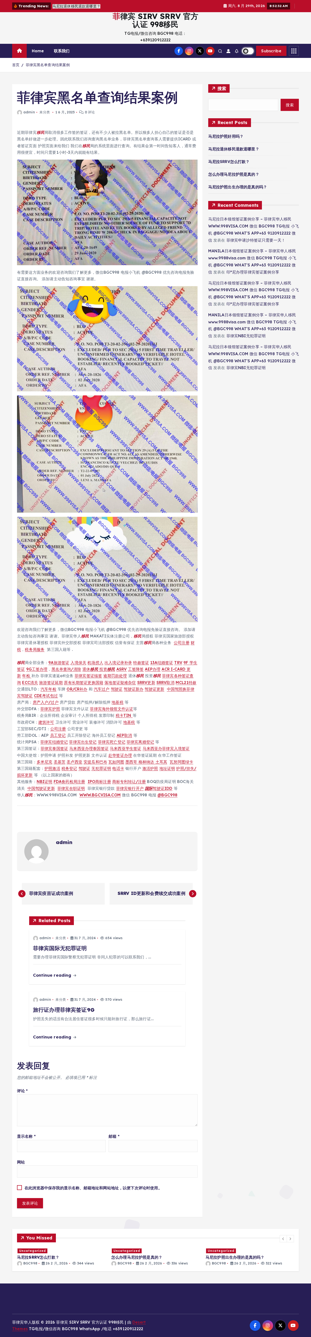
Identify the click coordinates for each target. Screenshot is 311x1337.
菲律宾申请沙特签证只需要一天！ (255, 240)
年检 (26, 675)
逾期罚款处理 (115, 675)
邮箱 (114, 1136)
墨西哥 (131, 761)
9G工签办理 (37, 669)
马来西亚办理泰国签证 (89, 748)
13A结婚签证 (161, 662)
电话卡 (118, 768)
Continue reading (53, 975)
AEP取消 (124, 735)
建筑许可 (46, 722)
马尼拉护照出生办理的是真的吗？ (237, 186)
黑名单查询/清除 (66, 669)
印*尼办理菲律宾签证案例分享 (252, 272)
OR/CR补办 (77, 689)
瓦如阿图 (116, 761)
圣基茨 (59, 761)
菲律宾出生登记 (82, 741)
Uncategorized (32, 1251)
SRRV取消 (165, 682)
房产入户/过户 (46, 702)
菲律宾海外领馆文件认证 (111, 708)
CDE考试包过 (46, 695)
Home (38, 50)
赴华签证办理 (120, 755)
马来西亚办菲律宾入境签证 (166, 748)
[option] (61, 1256)
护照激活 (52, 768)
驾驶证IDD (158, 788)
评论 (22, 1090)
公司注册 (182, 642)
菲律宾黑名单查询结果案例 (48, 65)
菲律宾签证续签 (88, 675)
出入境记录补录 (118, 662)
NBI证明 (44, 781)
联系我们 (62, 50)
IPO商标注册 (99, 781)
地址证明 (167, 768)
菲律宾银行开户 (130, 788)
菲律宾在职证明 (71, 788)
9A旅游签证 (58, 662)
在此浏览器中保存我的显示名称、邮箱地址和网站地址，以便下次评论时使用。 (93, 1187)
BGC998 (30, 1263)
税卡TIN (124, 715)
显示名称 (26, 1136)
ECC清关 (30, 682)
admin (29, 112)
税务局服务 (34, 649)
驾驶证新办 (133, 689)
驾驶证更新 (154, 689)
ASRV (121, 669)
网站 (21, 1162)
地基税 (117, 702)
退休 (90, 669)
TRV (178, 662)
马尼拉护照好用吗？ (225, 136)
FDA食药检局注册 (69, 781)
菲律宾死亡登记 (111, 741)
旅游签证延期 (51, 682)
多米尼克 (44, 761)
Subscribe (271, 50)
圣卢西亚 (74, 761)
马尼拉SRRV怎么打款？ (229, 161)
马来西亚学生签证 (125, 748)
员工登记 (58, 735)
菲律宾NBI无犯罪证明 (246, 335)
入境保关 (78, 662)
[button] (283, 1238)
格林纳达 (147, 761)
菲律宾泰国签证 (54, 748)
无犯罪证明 (101, 768)
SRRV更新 (146, 682)
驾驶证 (116, 689)
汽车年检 (48, 689)
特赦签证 (141, 662)
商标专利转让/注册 (129, 781)
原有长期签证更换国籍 (83, 682)
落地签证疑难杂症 (120, 682)
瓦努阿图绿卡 (181, 761)
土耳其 (161, 761)
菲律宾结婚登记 (54, 741)
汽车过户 (102, 689)
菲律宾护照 (50, 708)
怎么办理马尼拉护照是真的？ (233, 174)
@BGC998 (167, 794)
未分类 (44, 112)
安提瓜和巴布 (95, 761)
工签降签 (136, 669)
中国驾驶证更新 (41, 788)
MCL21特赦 (186, 682)
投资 (107, 669)
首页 (15, 65)
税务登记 (69, 768)
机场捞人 (95, 662)
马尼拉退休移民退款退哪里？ (233, 148)
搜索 (221, 88)
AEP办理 (152, 669)
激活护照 (150, 768)
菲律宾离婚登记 (140, 741)
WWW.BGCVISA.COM (100, 794)
